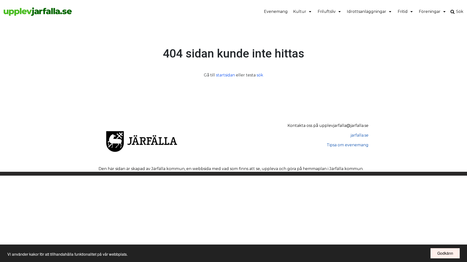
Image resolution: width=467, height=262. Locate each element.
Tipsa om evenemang (347, 145)
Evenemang (276, 11)
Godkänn (445, 253)
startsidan (225, 75)
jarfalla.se (359, 135)
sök (260, 75)
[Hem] (38, 11)
